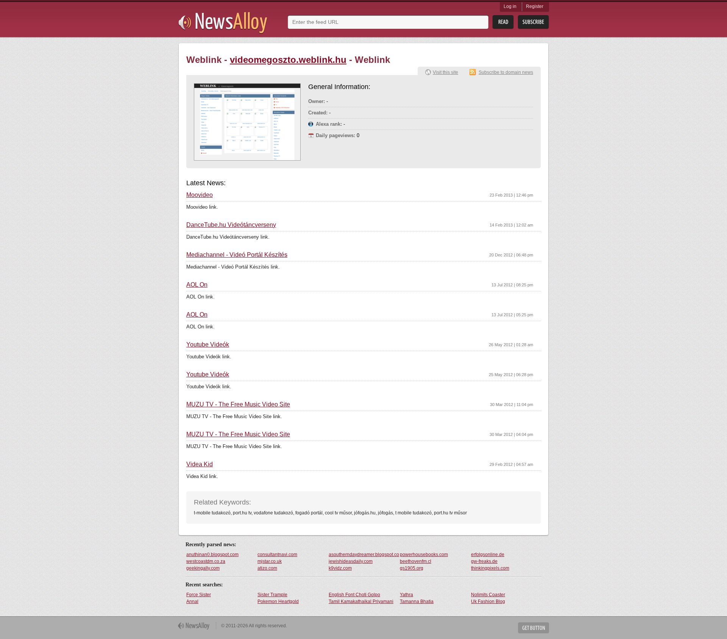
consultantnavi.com (277, 554)
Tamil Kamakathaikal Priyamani (361, 601)
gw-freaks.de (484, 561)
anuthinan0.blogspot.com (212, 554)
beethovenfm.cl (415, 561)
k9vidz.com (340, 568)
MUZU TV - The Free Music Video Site (238, 405)
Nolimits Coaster (488, 594)
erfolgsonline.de (487, 554)
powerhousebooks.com (424, 554)
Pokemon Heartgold (278, 601)
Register (534, 6)
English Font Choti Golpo (354, 594)
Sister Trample (272, 594)
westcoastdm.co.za (205, 561)
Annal (192, 601)
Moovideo (199, 195)
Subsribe (533, 22)
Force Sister (198, 594)
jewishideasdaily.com (351, 561)
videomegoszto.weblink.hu (288, 60)
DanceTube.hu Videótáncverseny (231, 225)
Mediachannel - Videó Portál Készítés (236, 255)
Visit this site (445, 72)
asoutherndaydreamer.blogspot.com (364, 554)
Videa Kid (199, 464)
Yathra (406, 594)
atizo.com (267, 568)
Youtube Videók (207, 345)
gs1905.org (411, 568)
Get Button (533, 627)
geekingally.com (203, 568)
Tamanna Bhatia (417, 601)
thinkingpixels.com (490, 568)
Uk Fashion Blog (488, 601)
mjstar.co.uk (269, 561)
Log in (510, 6)
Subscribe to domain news (506, 72)
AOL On (196, 285)
